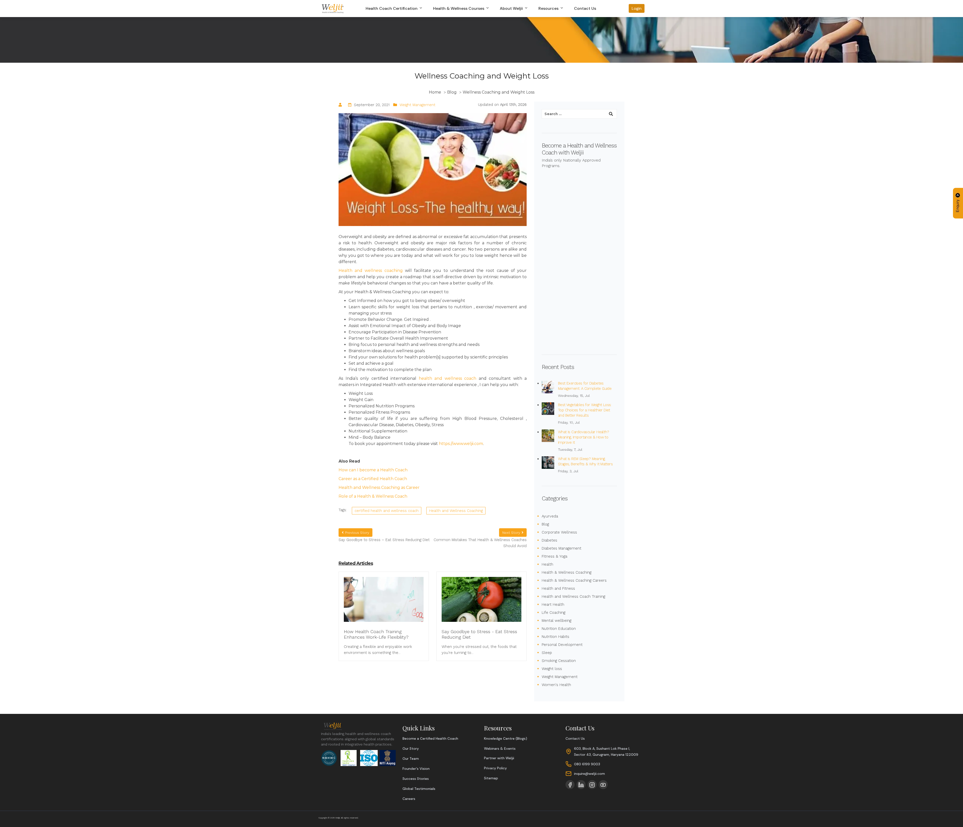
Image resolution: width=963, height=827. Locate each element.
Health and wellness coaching (371, 270)
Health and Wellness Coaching (456, 510)
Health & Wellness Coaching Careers (574, 580)
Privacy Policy (495, 768)
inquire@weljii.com (589, 773)
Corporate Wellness (559, 532)
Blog (545, 524)
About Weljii (512, 8)
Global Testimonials (419, 788)
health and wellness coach (447, 378)
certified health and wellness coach (387, 510)
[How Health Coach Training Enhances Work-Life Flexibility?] (384, 602)
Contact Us (585, 8)
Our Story (411, 748)
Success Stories (416, 778)
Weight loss (552, 668)
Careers (409, 798)
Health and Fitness (558, 588)
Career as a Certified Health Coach (373, 478)
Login (636, 8)
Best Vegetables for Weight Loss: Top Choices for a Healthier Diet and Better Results (584, 410)
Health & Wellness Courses (459, 8)
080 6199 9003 (587, 764)
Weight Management (417, 105)
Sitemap (491, 778)
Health (547, 564)
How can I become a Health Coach (373, 470)
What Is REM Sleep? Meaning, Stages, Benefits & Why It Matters (585, 461)
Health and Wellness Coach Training (573, 596)
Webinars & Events (500, 748)
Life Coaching (553, 612)
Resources (548, 8)
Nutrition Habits (555, 636)
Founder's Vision (416, 768)
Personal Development (562, 644)
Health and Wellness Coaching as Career (379, 487)
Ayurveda (550, 516)
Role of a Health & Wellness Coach (373, 496)
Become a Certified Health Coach (430, 738)
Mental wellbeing (556, 620)
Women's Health (556, 685)
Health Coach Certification (392, 8)
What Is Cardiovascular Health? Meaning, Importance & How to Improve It (583, 437)
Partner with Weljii (499, 758)
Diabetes (549, 540)
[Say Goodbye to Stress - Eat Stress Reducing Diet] (481, 602)
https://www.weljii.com (461, 443)
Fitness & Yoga (554, 556)
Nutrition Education (559, 628)
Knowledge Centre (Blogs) (505, 738)
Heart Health (553, 604)
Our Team (411, 758)
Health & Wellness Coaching (566, 572)
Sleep (547, 652)
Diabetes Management (561, 548)
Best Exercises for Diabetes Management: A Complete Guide (584, 386)
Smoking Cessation (559, 660)
